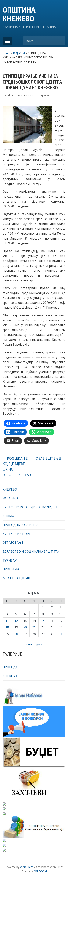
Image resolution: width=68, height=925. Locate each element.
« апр (30, 644)
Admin (10, 95)
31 (60, 634)
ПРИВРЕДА (11, 569)
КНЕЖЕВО (10, 489)
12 (16, 621)
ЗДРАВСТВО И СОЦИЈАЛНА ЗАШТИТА (31, 551)
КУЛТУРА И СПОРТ (17, 534)
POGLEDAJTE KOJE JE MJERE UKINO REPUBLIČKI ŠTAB (17, 466)
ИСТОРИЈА (11, 498)
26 (16, 634)
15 (43, 621)
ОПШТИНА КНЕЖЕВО (19, 14)
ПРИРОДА (10, 667)
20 (25, 627)
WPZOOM (40, 871)
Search (60, 41)
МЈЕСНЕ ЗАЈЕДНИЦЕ (17, 578)
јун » (39, 644)
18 (7, 627)
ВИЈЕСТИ (19, 53)
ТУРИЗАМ (10, 560)
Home (6, 53)
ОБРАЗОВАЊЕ (13, 542)
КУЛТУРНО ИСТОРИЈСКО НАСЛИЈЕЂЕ (30, 507)
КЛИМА (8, 516)
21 (34, 627)
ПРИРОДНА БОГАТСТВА (20, 525)
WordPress (26, 867)
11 (7, 621)
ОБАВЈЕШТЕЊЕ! (50, 458)
